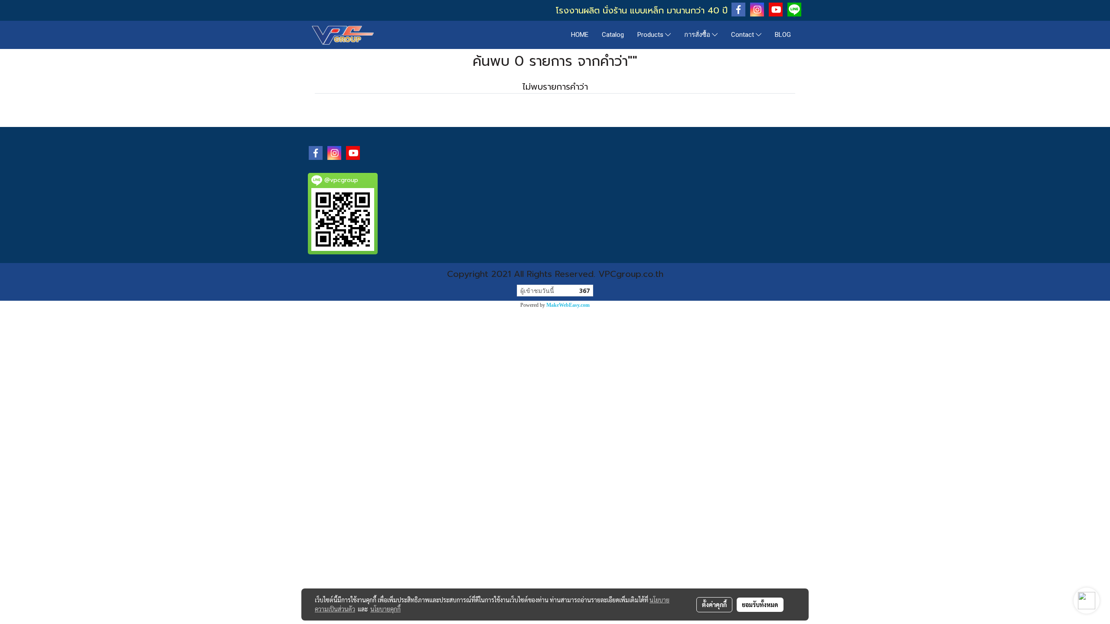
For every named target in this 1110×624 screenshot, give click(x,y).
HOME (579, 35)
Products (651, 35)
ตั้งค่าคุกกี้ (714, 604)
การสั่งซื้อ (698, 35)
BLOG (783, 35)
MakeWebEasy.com (568, 305)
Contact (743, 35)
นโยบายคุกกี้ (385, 609)
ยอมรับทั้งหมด (760, 604)
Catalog (613, 35)
